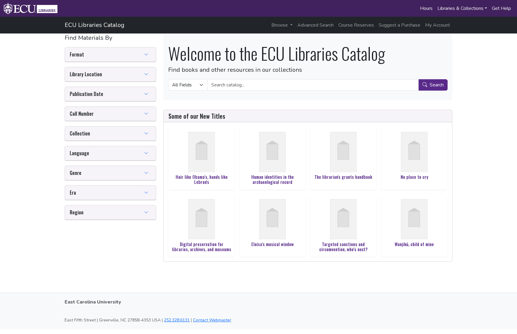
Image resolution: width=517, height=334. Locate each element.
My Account (437, 25)
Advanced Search (315, 25)
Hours (426, 8)
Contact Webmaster (212, 320)
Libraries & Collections (460, 8)
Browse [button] (280, 25)
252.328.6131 (177, 320)
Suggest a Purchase (399, 25)
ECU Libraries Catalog (94, 25)
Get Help (501, 8)
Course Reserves (356, 25)
